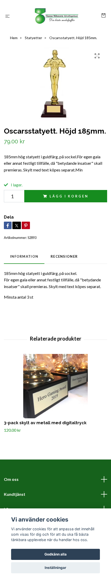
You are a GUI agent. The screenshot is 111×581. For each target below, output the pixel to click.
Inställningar (55, 568)
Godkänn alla (55, 554)
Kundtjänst (14, 494)
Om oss (11, 479)
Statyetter (33, 38)
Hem (14, 38)
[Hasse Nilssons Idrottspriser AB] (56, 16)
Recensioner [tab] (64, 256)
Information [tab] (24, 256)
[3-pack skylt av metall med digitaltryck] (55, 386)
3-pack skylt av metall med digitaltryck (45, 422)
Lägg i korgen (69, 196)
